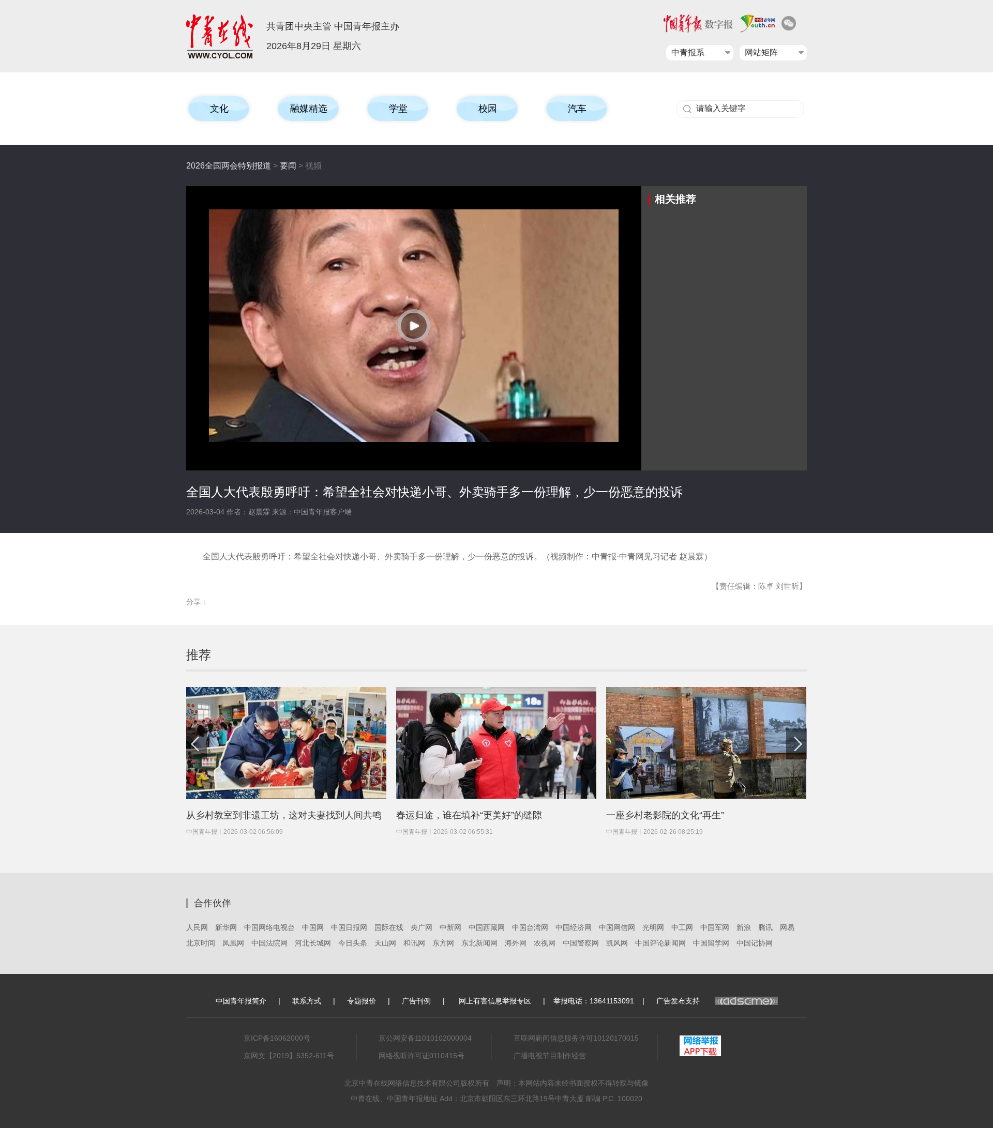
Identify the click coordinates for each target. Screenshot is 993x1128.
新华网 (226, 927)
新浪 (743, 927)
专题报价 (361, 1001)
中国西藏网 (487, 927)
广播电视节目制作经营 (550, 1055)
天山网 (385, 943)
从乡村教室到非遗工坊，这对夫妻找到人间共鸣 (284, 815)
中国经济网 (573, 927)
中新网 (450, 927)
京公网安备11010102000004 (425, 1038)
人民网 (197, 927)
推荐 (198, 655)
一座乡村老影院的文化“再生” (665, 815)
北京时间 (200, 943)
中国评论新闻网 (660, 943)
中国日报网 (349, 927)
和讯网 (414, 943)
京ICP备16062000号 (277, 1038)
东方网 (443, 943)
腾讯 (765, 927)
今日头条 (352, 943)
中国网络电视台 (269, 927)
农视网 (544, 943)
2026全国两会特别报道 (228, 165)
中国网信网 (617, 927)
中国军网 (714, 927)
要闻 (288, 165)
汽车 (577, 108)
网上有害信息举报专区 (495, 1001)
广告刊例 (416, 1001)
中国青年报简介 (241, 1001)
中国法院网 (269, 943)
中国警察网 (581, 943)
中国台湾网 (530, 927)
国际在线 (388, 927)
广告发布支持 (678, 1001)
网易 (787, 927)
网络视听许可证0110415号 (421, 1055)
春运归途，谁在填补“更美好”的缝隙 (469, 815)
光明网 (653, 927)
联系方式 (306, 1001)
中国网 (313, 927)
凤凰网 (233, 943)
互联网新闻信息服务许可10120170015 (576, 1038)
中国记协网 (754, 943)
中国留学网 (711, 943)
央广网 (421, 927)
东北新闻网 (479, 943)
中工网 (682, 927)
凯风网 (617, 943)
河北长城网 (313, 943)
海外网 (515, 943)
